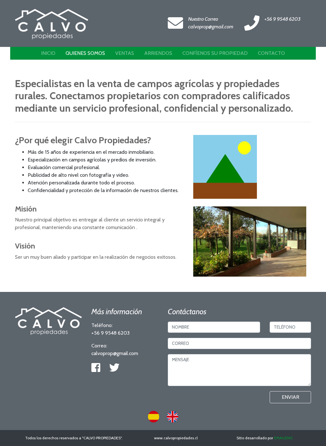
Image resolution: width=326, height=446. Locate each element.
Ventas (124, 53)
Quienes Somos (85, 53)
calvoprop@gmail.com (210, 27)
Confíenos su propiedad (215, 53)
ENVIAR (290, 397)
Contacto (271, 53)
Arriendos (158, 53)
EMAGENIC (283, 437)
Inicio (48, 53)
